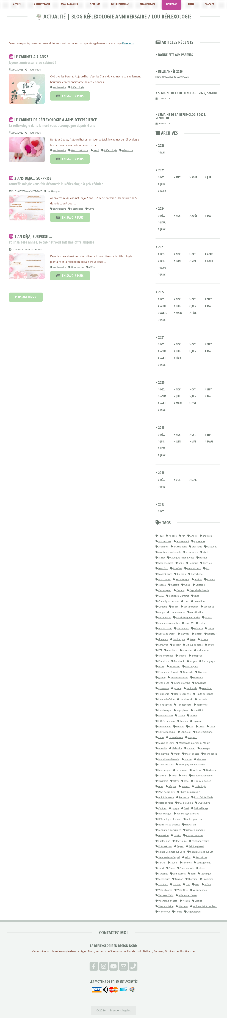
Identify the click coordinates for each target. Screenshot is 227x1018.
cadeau (162, 584)
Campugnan (164, 590)
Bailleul (203, 557)
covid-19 (189, 623)
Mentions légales (120, 1010)
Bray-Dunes (164, 579)
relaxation (127, 150)
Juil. (209, 177)
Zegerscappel (194, 911)
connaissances (177, 612)
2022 (161, 292)
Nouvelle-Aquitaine (202, 775)
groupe (177, 688)
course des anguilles (168, 623)
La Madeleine (176, 737)
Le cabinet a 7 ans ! (31, 57)
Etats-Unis (163, 661)
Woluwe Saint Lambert (205, 906)
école (192, 639)
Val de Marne (165, 890)
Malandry (177, 748)
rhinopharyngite (200, 841)
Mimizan (201, 759)
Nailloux (196, 770)
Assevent (212, 546)
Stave (172, 868)
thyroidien (208, 879)
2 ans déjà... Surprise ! (34, 178)
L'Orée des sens (166, 721)
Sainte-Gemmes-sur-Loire (171, 851)
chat (196, 595)
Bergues (207, 563)
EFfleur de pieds (194, 644)
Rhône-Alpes (165, 846)
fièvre (161, 666)
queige (175, 808)
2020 (161, 382)
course (208, 617)
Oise (186, 780)
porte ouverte (165, 802)
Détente (198, 628)
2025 (161, 170)
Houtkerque (77, 267)
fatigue (193, 661)
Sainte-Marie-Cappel (169, 857)
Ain (183, 535)
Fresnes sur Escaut (168, 672)
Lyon (161, 737)
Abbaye (173, 535)
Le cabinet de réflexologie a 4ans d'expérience (55, 120)
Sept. (178, 177)
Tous (161, 535)
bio (207, 568)
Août (194, 177)
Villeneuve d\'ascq (167, 900)
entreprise (197, 655)
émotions (172, 650)
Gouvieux (198, 677)
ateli (205, 552)
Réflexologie (77, 87)
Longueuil (186, 731)
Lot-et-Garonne (204, 731)
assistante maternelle (169, 552)
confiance (209, 606)
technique (206, 873)
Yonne (178, 911)
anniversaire (59, 87)
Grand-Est (163, 682)
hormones (201, 704)
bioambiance (165, 574)
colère (175, 606)
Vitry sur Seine (165, 906)
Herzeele (202, 699)
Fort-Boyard (191, 666)
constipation (197, 612)
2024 (161, 208)
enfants (182, 655)
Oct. (193, 254)
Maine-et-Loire (166, 742)
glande (161, 677)
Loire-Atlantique (166, 731)
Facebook (128, 43)
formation (175, 666)
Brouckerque (182, 579)
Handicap (207, 688)
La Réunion (164, 841)
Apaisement (182, 541)
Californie (200, 584)
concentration (191, 606)
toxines (177, 884)
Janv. (163, 229)
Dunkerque (179, 639)
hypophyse (182, 710)
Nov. (178, 215)
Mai (162, 152)
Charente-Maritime (179, 595)
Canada (180, 590)
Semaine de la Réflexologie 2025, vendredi (181, 116)
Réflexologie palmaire (187, 813)
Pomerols (184, 797)
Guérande (192, 688)
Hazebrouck (186, 699)
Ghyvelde (188, 672)
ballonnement (165, 563)
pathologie (200, 786)
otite (160, 786)
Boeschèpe (197, 574)
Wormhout (164, 911)
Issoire (181, 715)
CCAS (161, 595)
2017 (161, 504)
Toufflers (163, 884)
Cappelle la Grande (199, 590)
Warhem (183, 906)
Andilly (193, 535)
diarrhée (185, 633)
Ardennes (163, 546)
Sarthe (161, 862)
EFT (160, 650)
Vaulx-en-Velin (165, 895)
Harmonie (163, 693)
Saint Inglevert (196, 846)
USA (197, 884)
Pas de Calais (165, 628)
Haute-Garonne (182, 693)
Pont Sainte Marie (203, 797)
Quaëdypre (204, 802)
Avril (209, 261)
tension (179, 879)
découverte (77, 208)
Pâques (172, 786)
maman (191, 748)
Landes (184, 721)
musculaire (181, 770)
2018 (161, 472)
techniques (164, 879)
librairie (180, 726)
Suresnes (163, 873)
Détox (211, 628)
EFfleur (177, 644)
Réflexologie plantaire (169, 819)
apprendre (199, 541)
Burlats (198, 579)
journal (193, 715)
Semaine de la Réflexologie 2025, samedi (187, 93)
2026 (161, 145)
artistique (197, 546)
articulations (180, 546)
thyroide (192, 879)
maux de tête (192, 753)
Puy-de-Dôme (185, 802)
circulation (199, 601)
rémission (163, 835)
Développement (166, 633)
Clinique (162, 606)
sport (161, 868)
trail (188, 884)
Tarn (193, 873)
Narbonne (211, 770)
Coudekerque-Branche (188, 617)
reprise (177, 835)
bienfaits (177, 568)
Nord (96, 150)
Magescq (192, 737)
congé (161, 612)
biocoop (181, 574)
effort (211, 644)
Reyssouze (181, 841)
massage (205, 748)
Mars (163, 191)
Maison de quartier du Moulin (194, 742)
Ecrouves (163, 644)
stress (202, 868)
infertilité (198, 710)
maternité (163, 753)
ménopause (210, 753)
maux (177, 753)
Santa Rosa (201, 857)
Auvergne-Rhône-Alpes (182, 557)
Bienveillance (194, 568)
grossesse (163, 688)
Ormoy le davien (202, 780)
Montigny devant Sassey (192, 764)
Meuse (188, 759)
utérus (207, 884)
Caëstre (175, 584)
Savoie (173, 862)
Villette (186, 900)
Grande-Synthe (182, 682)
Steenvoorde (187, 868)
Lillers (201, 726)
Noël (173, 775)
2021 (161, 337)
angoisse (207, 535)
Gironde (202, 672)
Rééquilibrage (201, 808)
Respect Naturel (194, 835)
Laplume (197, 721)
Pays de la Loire (166, 791)
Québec (162, 808)
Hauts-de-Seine (166, 699)
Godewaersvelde (179, 677)
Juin (162, 184)
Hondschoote (184, 704)
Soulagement (204, 862)
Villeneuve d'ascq (188, 895)
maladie (162, 748)
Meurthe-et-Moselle (168, 759)
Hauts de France (79, 150)
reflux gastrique (194, 819)
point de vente (166, 797)
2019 (161, 427)
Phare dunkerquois (190, 791)
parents (185, 786)
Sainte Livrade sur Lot (201, 851)
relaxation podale (195, 829)
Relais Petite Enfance (169, 824)
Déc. (162, 177)
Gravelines (200, 682)
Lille (191, 726)
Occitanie (163, 780)
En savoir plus (72, 96)
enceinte (187, 650)
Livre (212, 726)
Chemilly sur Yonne (168, 601)
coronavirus (164, 617)
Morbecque (164, 770)
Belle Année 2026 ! (171, 71)
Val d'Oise (182, 890)
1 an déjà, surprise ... (33, 236)
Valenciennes (200, 890)
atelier (161, 557)
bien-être (163, 568)
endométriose (165, 655)
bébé (181, 563)
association (192, 552)
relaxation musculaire (169, 829)
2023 (161, 247)
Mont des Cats (166, 764)
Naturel (162, 775)
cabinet (211, 579)
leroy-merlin (164, 726)
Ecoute (204, 639)
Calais (187, 584)
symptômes (179, 873)
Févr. (163, 222)
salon (187, 857)
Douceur (211, 633)
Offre (91, 208)
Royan (180, 846)
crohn (202, 623)
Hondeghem (165, 704)
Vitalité (198, 900)
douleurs (163, 639)
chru (186, 601)
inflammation (165, 715)
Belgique (193, 563)
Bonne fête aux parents (175, 54)
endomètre (203, 650)
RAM (186, 808)
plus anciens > (25, 297)
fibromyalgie (208, 661)
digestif (198, 633)
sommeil (187, 862)
